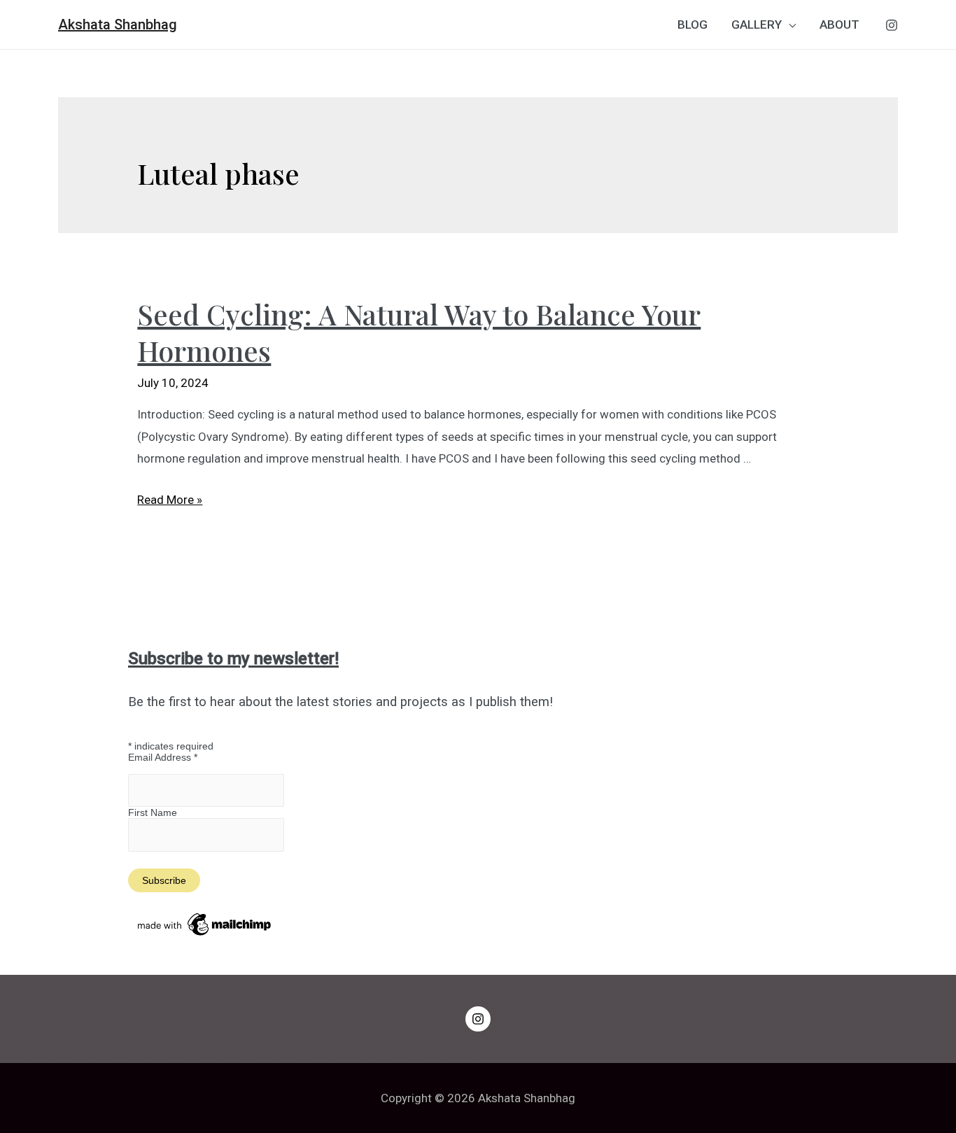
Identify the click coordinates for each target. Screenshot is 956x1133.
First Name (152, 812)
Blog (692, 24)
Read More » (169, 500)
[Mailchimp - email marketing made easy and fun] (205, 923)
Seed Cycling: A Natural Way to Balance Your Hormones (419, 332)
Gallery (756, 24)
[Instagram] (891, 25)
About (839, 24)
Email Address (162, 757)
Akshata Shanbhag (117, 24)
